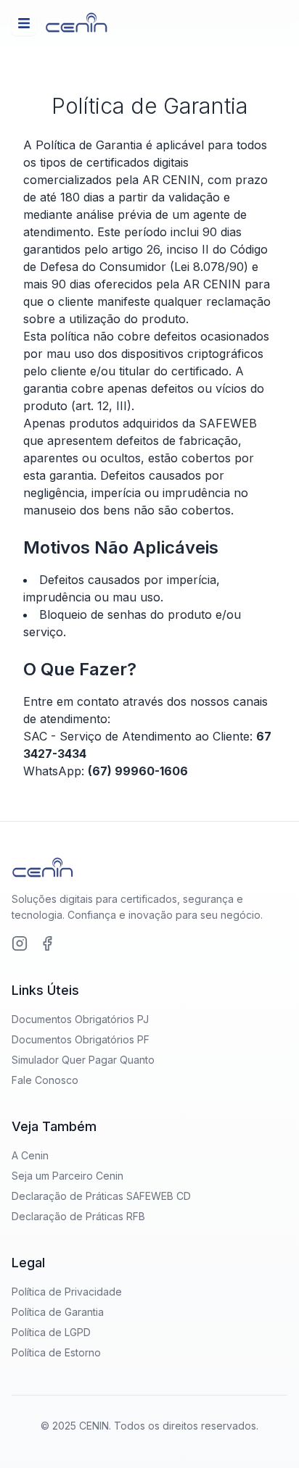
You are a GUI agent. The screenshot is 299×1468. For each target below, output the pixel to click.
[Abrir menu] (24, 23)
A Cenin (30, 1155)
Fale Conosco (45, 1080)
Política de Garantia (58, 1312)
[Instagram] (20, 943)
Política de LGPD (51, 1332)
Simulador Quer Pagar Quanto (83, 1060)
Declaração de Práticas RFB (78, 1216)
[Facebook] (47, 943)
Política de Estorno (56, 1352)
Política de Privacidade (67, 1291)
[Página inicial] (76, 23)
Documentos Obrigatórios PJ (80, 1019)
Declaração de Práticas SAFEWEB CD (101, 1196)
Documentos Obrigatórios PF (81, 1039)
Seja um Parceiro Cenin (67, 1175)
